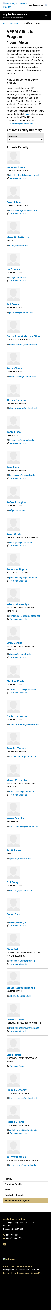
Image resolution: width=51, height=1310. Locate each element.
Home (5, 23)
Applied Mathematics (15, 14)
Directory (14, 23)
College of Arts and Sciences (13, 17)
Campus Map (36, 1273)
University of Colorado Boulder (18, 1266)
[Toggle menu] (46, 15)
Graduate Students (14, 1195)
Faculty (8, 1179)
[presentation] (13, 157)
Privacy (6, 1273)
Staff (7, 1189)
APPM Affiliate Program (17, 1200)
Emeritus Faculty (13, 1184)
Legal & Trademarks (20, 1273)
